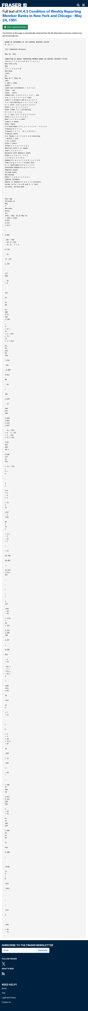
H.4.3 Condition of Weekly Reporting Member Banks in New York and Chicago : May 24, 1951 (42, 15)
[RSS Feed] (8, 974)
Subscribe (42, 950)
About (4, 988)
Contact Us (6, 1002)
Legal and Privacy (9, 998)
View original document (16, 27)
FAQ (3, 993)
